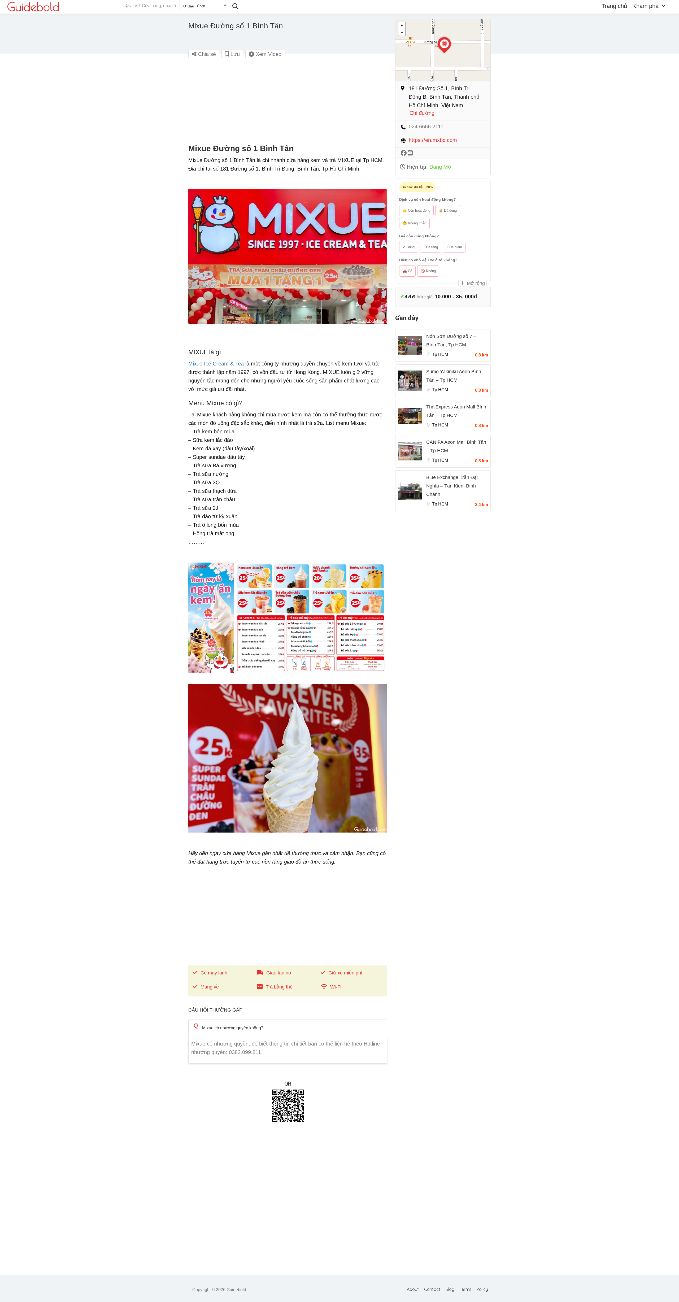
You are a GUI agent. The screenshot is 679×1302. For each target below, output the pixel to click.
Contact (432, 1289)
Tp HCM (440, 354)
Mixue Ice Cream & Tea (216, 364)
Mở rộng (475, 283)
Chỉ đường (422, 113)
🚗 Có (407, 271)
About (413, 1289)
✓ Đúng (409, 247)
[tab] (287, 1028)
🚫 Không (428, 271)
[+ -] (443, 50)
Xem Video (267, 54)
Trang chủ (614, 6)
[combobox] (204, 7)
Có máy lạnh (214, 973)
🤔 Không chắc (414, 223)
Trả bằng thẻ (279, 987)
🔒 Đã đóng (448, 210)
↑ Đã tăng (430, 247)
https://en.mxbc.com (433, 140)
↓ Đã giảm (454, 247)
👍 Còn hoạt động (416, 210)
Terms (465, 1289)
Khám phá (645, 6)
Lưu (234, 54)
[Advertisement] (287, 101)
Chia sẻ (206, 54)
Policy (482, 1289)
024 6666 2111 (426, 126)
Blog (450, 1289)
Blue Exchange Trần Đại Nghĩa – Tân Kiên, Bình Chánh (452, 486)
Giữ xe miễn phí (345, 973)
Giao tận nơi (279, 973)
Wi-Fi (335, 987)
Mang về (210, 987)
